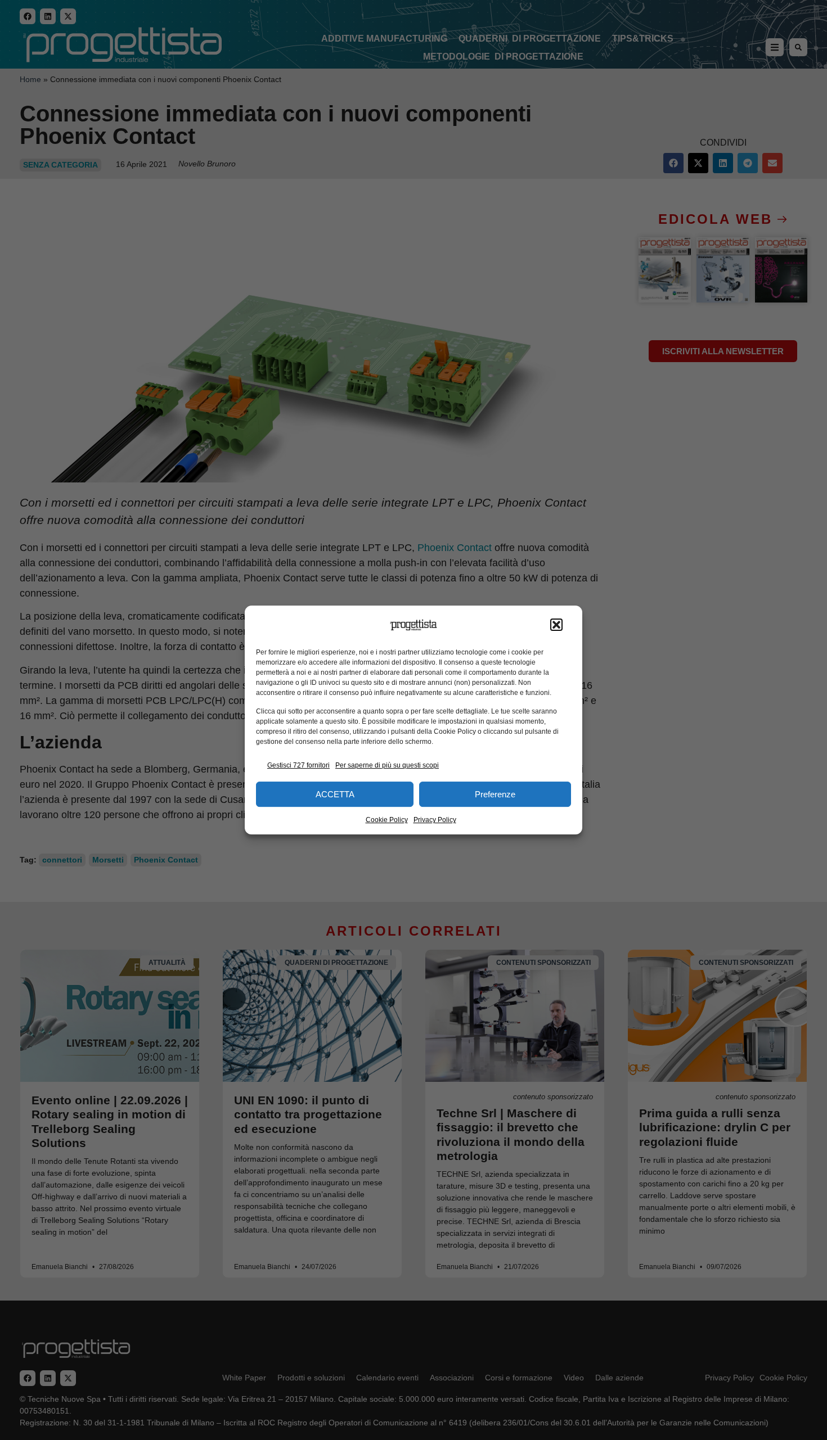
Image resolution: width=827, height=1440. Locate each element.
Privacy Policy (435, 820)
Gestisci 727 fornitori (298, 765)
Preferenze (495, 794)
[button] (556, 625)
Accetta (335, 794)
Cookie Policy (387, 820)
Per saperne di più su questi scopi (387, 765)
